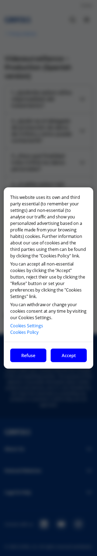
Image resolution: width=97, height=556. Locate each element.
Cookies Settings (26, 326)
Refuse (28, 355)
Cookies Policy (24, 332)
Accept (69, 355)
